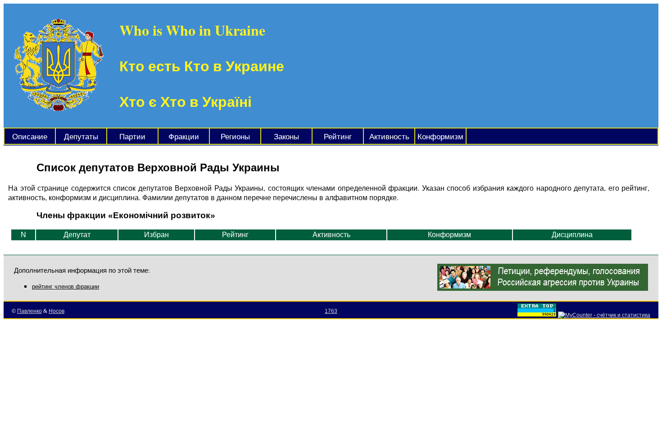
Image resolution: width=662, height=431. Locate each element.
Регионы (235, 137)
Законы (286, 137)
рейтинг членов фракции (65, 286)
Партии (132, 137)
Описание (29, 137)
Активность (389, 137)
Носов (56, 311)
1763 (331, 311)
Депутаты (81, 137)
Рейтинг (338, 137)
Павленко (29, 311)
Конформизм (440, 137)
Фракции (183, 137)
